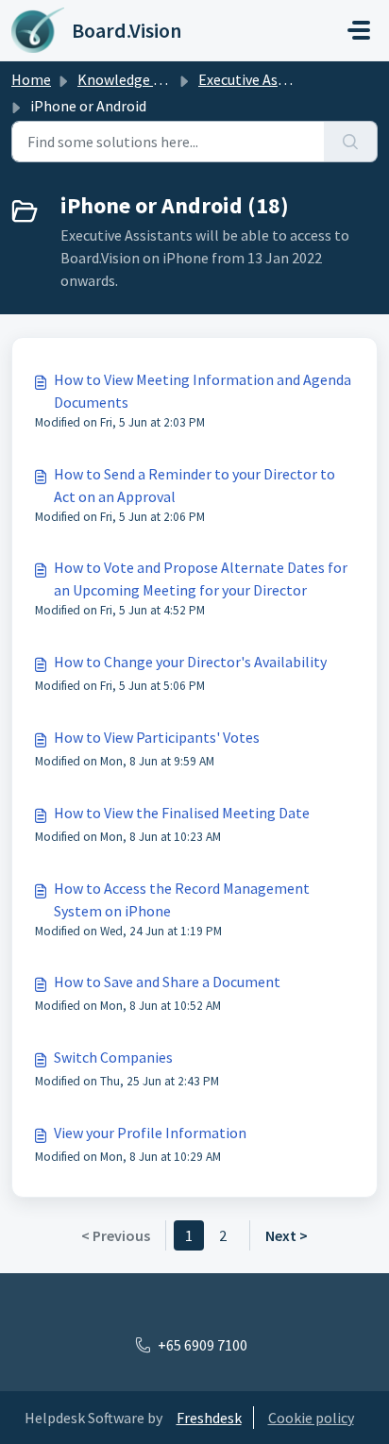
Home (31, 79)
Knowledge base (130, 79)
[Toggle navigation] (359, 30)
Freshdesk (209, 1417)
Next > (286, 1235)
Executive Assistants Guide (283, 79)
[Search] (351, 141)
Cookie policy (311, 1417)
